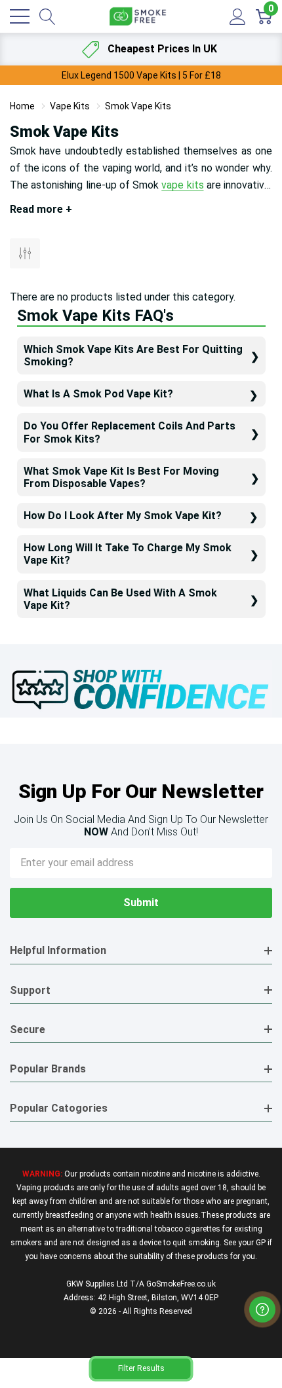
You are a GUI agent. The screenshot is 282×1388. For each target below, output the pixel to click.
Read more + (41, 209)
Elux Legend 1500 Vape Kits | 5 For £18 (141, 75)
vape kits (182, 185)
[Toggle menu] (20, 16)
